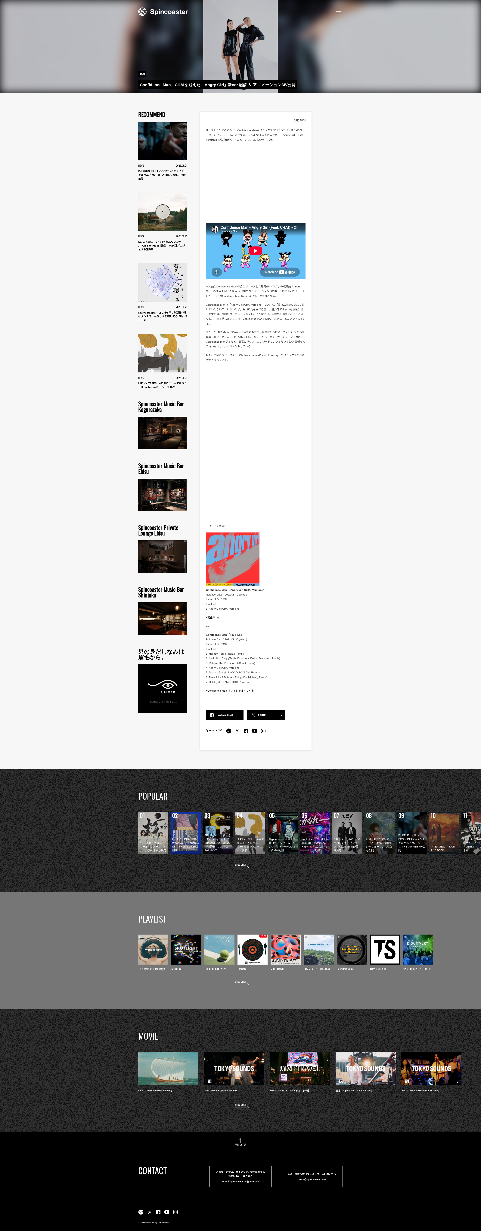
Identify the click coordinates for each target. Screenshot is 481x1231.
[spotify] (229, 733)
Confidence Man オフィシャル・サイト (230, 690)
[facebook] (246, 733)
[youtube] (255, 733)
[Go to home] (163, 11)
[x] (237, 733)
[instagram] (263, 733)
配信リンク (214, 617)
